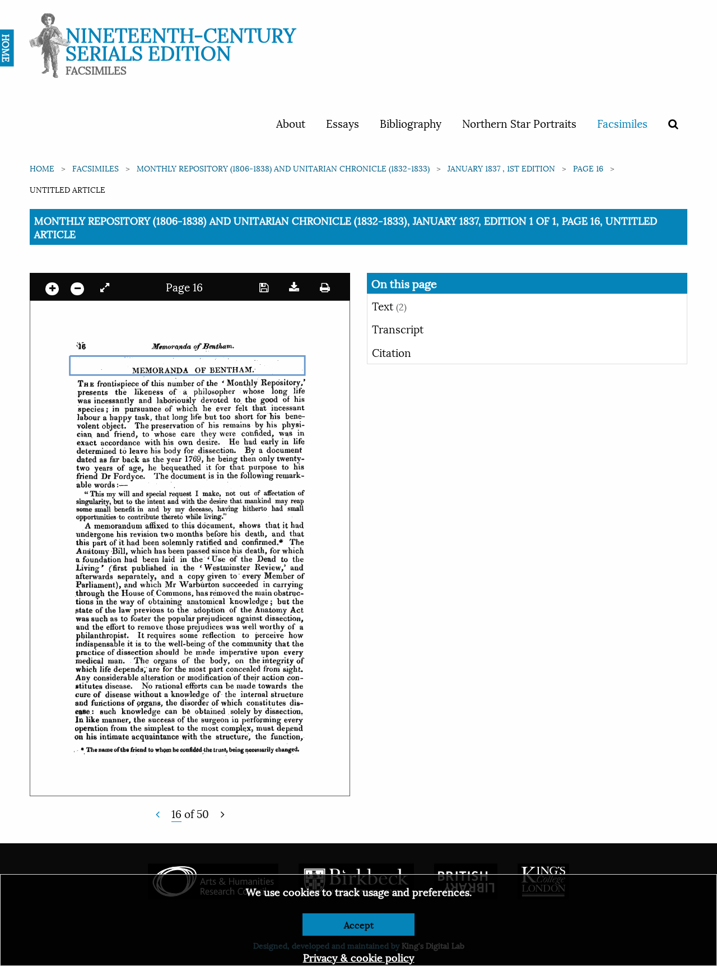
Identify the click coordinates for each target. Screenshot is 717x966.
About (290, 122)
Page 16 (588, 168)
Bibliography (410, 122)
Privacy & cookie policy (359, 956)
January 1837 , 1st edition (501, 168)
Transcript (397, 328)
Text (389, 305)
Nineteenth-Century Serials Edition (181, 42)
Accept (359, 924)
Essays (342, 122)
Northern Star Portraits (519, 122)
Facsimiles (622, 122)
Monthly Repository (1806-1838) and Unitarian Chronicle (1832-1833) (283, 168)
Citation (391, 351)
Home (42, 168)
